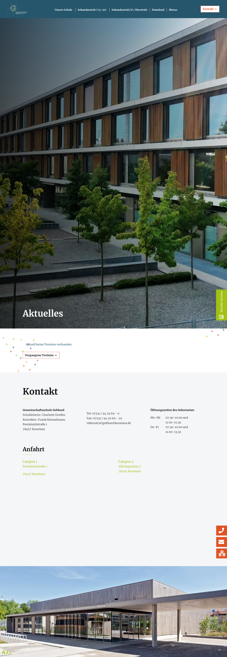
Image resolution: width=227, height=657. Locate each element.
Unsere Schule (63, 9)
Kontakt (208, 9)
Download (158, 9)
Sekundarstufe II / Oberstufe (129, 9)
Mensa (173, 9)
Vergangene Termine (39, 355)
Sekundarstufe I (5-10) (92, 9)
